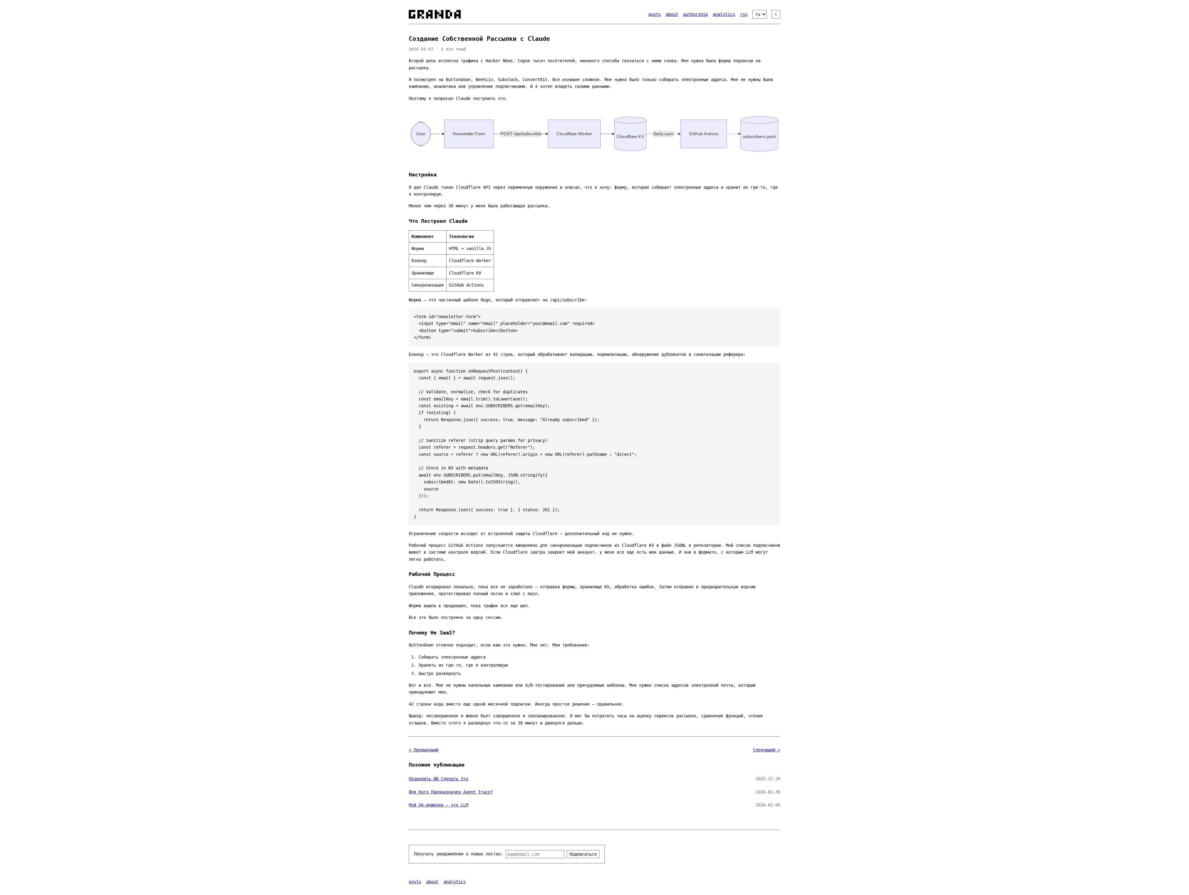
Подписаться (583, 854)
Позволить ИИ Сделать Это (438, 778)
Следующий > (766, 749)
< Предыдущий (423, 749)
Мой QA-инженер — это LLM (438, 804)
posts (654, 14)
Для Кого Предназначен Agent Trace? (451, 791)
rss (743, 14)
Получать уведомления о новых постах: (458, 853)
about (672, 14)
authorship (695, 14)
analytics (724, 14)
